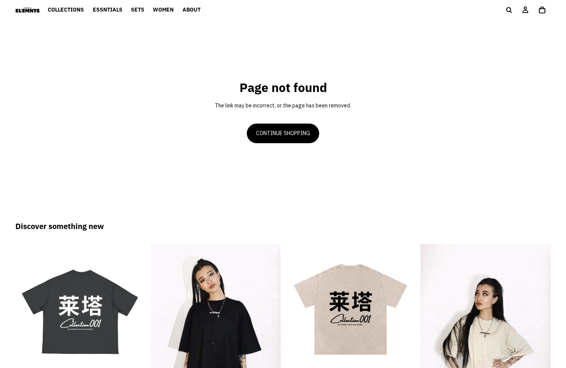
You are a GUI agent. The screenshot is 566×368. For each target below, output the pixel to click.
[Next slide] (134, 309)
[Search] (509, 10)
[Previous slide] (27, 309)
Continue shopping (283, 133)
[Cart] (542, 10)
